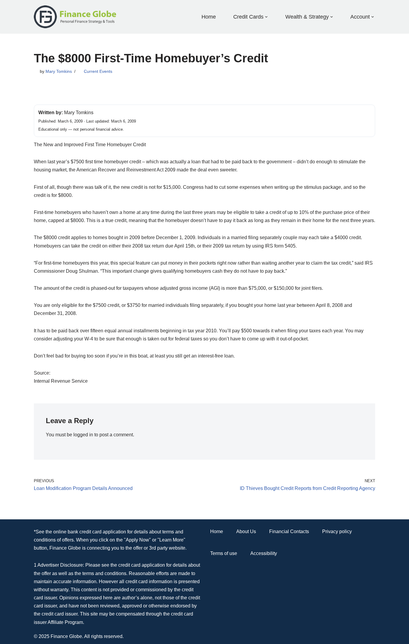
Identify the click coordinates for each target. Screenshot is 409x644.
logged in (83, 434)
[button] (266, 17)
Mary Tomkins (59, 71)
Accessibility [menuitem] (263, 553)
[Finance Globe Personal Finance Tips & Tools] (75, 16)
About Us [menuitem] (246, 531)
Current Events (98, 71)
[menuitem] (248, 16)
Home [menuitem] (209, 17)
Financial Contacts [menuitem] (289, 531)
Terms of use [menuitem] (223, 553)
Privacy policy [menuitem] (337, 531)
